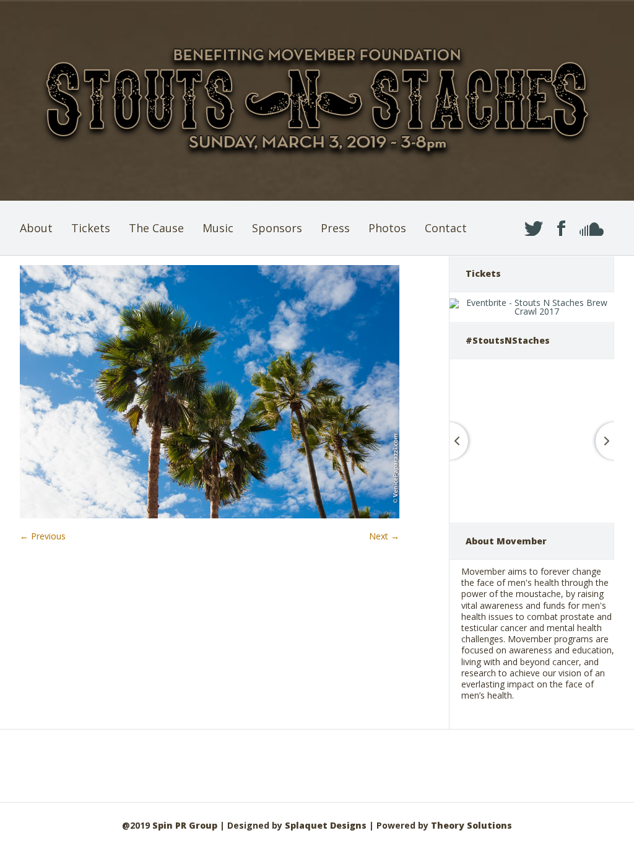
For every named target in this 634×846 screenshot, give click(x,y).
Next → (384, 536)
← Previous (43, 536)
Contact (446, 227)
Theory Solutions (471, 825)
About (36, 227)
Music (217, 227)
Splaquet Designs (326, 825)
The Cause (156, 227)
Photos (387, 227)
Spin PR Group (184, 825)
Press (335, 227)
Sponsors (277, 227)
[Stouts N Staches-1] (209, 515)
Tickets (90, 227)
